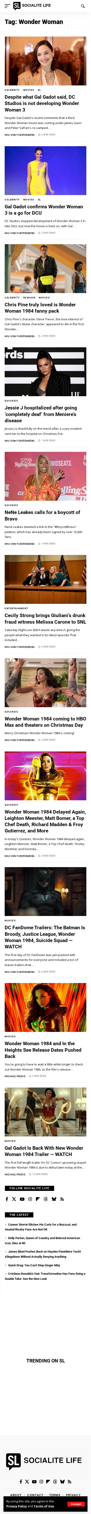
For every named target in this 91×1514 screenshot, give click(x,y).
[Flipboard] (38, 1199)
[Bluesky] (54, 1199)
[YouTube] (22, 1199)
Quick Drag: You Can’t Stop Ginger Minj (34, 1265)
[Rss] (62, 1199)
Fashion (29, 297)
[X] (14, 1199)
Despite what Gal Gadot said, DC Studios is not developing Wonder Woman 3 (42, 103)
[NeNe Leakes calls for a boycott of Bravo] (45, 476)
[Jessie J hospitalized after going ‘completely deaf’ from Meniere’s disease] (45, 371)
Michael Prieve (15, 1076)
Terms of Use (44, 1506)
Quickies (11, 400)
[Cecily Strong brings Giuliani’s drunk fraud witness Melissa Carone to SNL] (45, 579)
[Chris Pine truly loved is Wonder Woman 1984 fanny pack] (45, 268)
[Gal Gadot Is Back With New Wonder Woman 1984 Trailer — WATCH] (45, 1112)
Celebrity (12, 90)
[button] (76, 1504)
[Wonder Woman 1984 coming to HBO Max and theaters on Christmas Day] (45, 682)
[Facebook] (7, 1199)
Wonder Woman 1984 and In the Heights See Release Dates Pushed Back (43, 1050)
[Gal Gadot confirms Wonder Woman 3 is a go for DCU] (45, 170)
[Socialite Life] (33, 6)
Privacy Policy (16, 1506)
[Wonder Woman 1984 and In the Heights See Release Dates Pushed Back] (45, 1007)
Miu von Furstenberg (20, 134)
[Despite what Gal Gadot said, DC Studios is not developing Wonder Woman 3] (45, 61)
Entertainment (16, 608)
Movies (28, 90)
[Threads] (46, 1199)
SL (39, 90)
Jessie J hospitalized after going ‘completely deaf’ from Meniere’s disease (41, 414)
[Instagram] (30, 1199)
